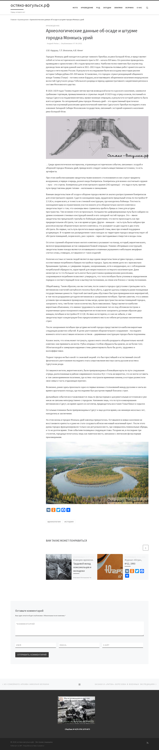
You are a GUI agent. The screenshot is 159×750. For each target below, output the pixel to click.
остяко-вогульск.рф (25, 742)
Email (63, 645)
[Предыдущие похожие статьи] (139, 548)
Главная (13, 19)
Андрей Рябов (53, 43)
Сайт (106, 645)
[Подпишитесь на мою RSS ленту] (147, 742)
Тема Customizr (38, 746)
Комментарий (25, 624)
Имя (18, 645)
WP (21, 746)
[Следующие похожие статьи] (145, 548)
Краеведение (23, 19)
